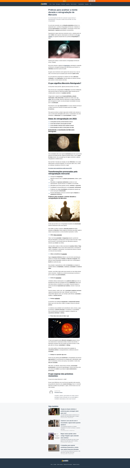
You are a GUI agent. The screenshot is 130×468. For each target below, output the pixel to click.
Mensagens (58, 4)
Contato (54, 464)
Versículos (63, 4)
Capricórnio (67, 65)
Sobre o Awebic (73, 4)
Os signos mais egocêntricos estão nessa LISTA (60, 168)
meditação (57, 298)
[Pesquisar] (91, 4)
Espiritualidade (81, 4)
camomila (64, 254)
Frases (54, 4)
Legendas (68, 4)
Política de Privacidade (68, 464)
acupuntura (58, 277)
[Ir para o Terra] (65, 1)
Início (50, 4)
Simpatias (86, 4)
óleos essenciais (58, 234)
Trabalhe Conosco (76, 464)
